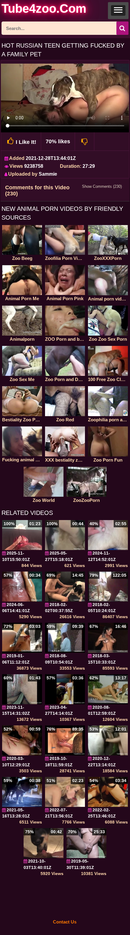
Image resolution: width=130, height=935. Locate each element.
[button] (118, 10)
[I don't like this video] (85, 141)
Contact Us (64, 921)
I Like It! (26, 142)
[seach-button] (122, 28)
